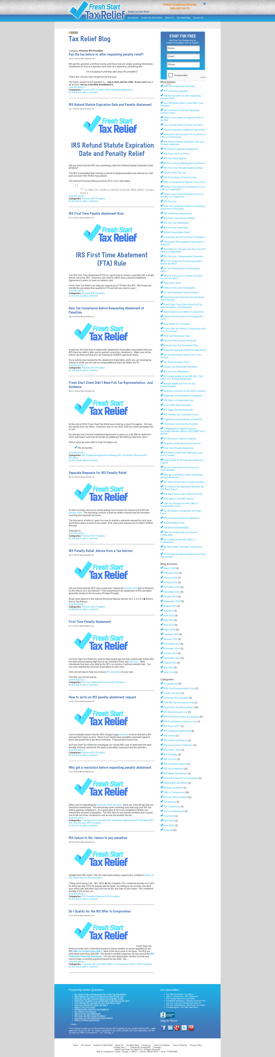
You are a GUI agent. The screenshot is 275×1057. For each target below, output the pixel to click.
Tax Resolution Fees (174, 523)
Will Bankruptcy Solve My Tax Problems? (91, 1009)
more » (74, 1024)
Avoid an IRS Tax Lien (175, 172)
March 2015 (170, 629)
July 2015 (168, 611)
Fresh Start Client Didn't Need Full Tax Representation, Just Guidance (181, 305)
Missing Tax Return (173, 787)
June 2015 (169, 615)
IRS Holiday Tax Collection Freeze (181, 414)
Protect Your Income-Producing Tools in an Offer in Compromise (182, 195)
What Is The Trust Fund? (84, 1007)
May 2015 (169, 620)
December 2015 (172, 587)
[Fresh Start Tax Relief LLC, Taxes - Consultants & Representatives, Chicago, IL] (167, 1015)
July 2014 (168, 667)
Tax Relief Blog (183, 17)
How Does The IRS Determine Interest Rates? (93, 1018)
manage (157, 1047)
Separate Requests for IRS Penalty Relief (185, 350)
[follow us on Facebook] (163, 1031)
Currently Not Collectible (94, 820)
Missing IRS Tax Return (121, 455)
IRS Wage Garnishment (175, 773)
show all (168, 830)
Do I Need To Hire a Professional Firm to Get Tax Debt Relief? (100, 994)
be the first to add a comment (83, 92)
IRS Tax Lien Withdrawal (176, 223)
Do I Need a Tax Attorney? (85, 1011)
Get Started (133, 17)
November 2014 (172, 648)
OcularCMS (146, 1047)
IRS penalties (113, 672)
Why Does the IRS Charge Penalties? (90, 1016)
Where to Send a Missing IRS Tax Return (184, 163)
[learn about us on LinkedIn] (170, 1031)
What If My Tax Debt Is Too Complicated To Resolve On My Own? (102, 1001)
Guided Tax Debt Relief (151, 17)
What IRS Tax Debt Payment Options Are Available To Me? (99, 999)
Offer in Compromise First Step (179, 86)
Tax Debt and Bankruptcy (176, 527)
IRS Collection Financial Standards (181, 518)
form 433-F (169, 825)
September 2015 (172, 601)
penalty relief (75, 512)
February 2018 (171, 573)
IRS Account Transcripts (176, 227)
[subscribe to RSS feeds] (73, 33)
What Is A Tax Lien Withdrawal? (87, 1014)
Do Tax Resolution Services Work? (181, 292)
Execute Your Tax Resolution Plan (181, 345)
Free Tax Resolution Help (176, 336)
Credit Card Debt (172, 693)
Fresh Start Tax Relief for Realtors (181, 424)
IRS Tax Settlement (91, 682)
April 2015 (169, 625)
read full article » (77, 87)
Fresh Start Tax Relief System (179, 707)
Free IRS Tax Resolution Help (179, 702)
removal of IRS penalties (109, 805)
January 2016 (170, 582)
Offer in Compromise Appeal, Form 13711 (185, 182)
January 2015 (170, 639)
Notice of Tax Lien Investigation (179, 288)
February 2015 (171, 634)
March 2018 (170, 568)
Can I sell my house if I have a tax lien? (183, 125)
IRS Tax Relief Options (175, 158)
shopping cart (204, 4)
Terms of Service (180, 1045)
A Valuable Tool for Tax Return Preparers (184, 237)
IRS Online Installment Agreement (181, 149)
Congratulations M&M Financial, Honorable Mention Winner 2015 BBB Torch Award (182, 431)
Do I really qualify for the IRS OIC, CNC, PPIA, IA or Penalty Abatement (182, 377)
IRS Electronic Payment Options (180, 438)
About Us (169, 17)
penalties (123, 734)
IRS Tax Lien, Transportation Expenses (183, 256)
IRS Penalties (142, 820)
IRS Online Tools (172, 750)
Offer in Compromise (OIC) (87, 951)
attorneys (133, 661)
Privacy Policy (196, 1045)
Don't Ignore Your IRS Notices (179, 499)
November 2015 (172, 592)
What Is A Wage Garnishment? (87, 1020)
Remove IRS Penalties (93, 90)
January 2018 (170, 577)
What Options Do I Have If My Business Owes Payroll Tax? (99, 996)
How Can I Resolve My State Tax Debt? (91, 1005)
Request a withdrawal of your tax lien (182, 443)
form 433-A (169, 821)
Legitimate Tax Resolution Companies (183, 395)
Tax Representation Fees (176, 362)
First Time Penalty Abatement (178, 448)
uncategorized (171, 683)
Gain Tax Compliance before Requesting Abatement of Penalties (182, 207)
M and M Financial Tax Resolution (181, 778)
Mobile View (120, 1047)
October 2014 (170, 653)
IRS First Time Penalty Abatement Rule (183, 168)
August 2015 (170, 606)
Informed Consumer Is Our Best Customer (185, 391)
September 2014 (172, 658)
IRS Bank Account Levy (175, 712)
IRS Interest (169, 735)
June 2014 (169, 672)
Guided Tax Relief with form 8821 (180, 367)
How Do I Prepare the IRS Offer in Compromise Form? (179, 504)
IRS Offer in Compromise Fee (179, 400)
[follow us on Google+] (177, 1031)
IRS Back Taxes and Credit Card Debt (183, 494)
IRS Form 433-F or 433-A (176, 154)
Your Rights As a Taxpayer (177, 324)
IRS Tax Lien (170, 201)
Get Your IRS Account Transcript (180, 340)
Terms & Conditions (162, 1045)
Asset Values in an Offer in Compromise (184, 312)
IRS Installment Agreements (178, 213)
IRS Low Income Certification (178, 745)
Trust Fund (169, 816)
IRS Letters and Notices (176, 740)
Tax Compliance (172, 806)
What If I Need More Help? (177, 232)
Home (75, 1045)
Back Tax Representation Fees (179, 688)
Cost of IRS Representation (177, 405)
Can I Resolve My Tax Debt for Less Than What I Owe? (97, 1003)
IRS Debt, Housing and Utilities (179, 218)
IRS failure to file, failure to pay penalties (184, 482)
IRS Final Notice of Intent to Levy (180, 177)
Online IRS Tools (172, 283)
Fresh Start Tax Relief (97, 10)
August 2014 (170, 663)
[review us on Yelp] (191, 1031)
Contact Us (198, 17)
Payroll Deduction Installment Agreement (184, 129)
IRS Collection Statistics (176, 91)
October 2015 (170, 596)
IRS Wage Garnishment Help (178, 410)
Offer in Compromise (117, 964)
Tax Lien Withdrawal (174, 811)
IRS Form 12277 (172, 726)
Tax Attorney (170, 802)
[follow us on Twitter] (184, 1031)
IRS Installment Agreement (119, 90)
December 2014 (172, 644)
